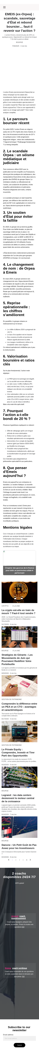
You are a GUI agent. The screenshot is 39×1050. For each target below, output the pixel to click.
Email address (8, 1035)
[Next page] (30, 860)
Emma (8, 968)
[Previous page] (8, 860)
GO (23, 927)
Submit (19, 1045)
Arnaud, (15, 916)
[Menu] (4, 7)
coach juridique (19, 968)
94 (26, 859)
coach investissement (18, 917)
